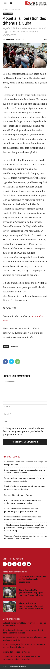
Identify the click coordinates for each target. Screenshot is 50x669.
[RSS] (14, 564)
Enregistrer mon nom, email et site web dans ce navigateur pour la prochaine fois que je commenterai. (24, 431)
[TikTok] (19, 564)
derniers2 (14, 346)
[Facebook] (5, 361)
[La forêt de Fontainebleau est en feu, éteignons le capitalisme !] (9, 579)
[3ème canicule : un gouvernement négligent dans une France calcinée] (9, 606)
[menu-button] (5, 3)
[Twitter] (11, 361)
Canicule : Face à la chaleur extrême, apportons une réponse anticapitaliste (25, 537)
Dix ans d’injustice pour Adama (18, 495)
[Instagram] (9, 564)
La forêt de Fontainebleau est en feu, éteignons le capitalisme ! (25, 463)
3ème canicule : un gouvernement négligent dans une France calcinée (24, 479)
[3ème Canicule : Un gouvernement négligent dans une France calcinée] (9, 592)
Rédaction (10, 39)
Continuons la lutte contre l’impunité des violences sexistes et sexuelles (22, 501)
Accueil (5, 9)
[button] (11, 3)
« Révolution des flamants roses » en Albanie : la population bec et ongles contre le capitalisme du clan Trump (25, 528)
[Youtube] (29, 564)
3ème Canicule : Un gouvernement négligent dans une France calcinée (24, 471)
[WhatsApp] (17, 361)
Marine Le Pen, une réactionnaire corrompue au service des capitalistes (24, 487)
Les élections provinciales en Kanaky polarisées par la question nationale (21, 510)
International (15, 9)
